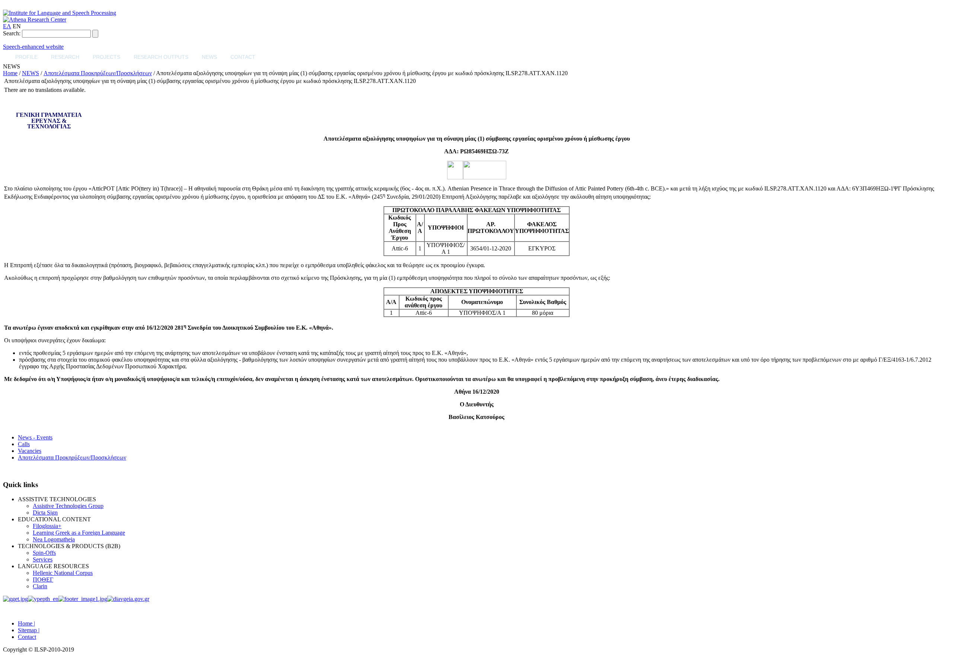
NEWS (209, 57)
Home (10, 73)
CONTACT (242, 57)
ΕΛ (7, 26)
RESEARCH (65, 57)
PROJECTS (106, 57)
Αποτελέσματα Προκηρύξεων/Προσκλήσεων (98, 73)
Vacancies (29, 451)
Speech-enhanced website (33, 47)
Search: (11, 33)
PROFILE (26, 57)
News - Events (35, 437)
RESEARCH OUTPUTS (161, 57)
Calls (24, 444)
